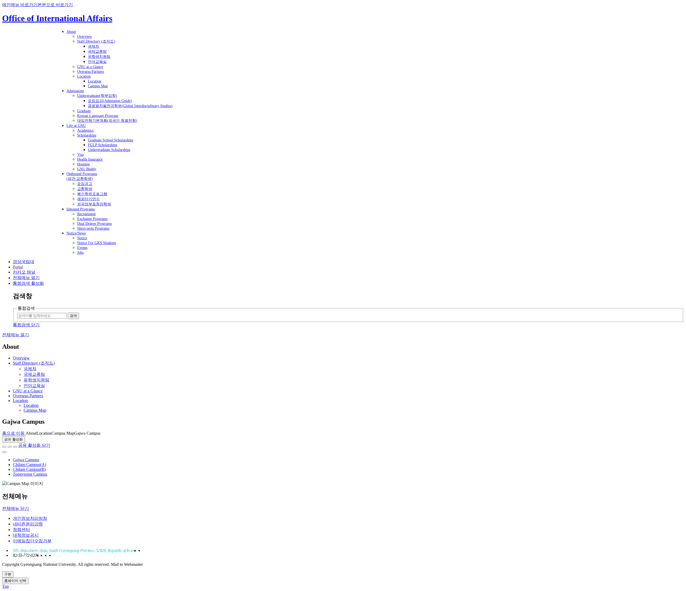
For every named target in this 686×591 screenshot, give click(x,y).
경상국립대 (23, 261)
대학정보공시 (26, 535)
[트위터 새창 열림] (10, 447)
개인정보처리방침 (30, 518)
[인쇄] (4, 452)
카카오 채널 (24, 272)
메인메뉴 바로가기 (20, 4)
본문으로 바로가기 (55, 4)
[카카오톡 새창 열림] (15, 447)
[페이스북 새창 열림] (4, 447)
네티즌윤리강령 (28, 524)
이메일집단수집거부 (32, 541)
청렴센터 (21, 529)
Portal (18, 267)
